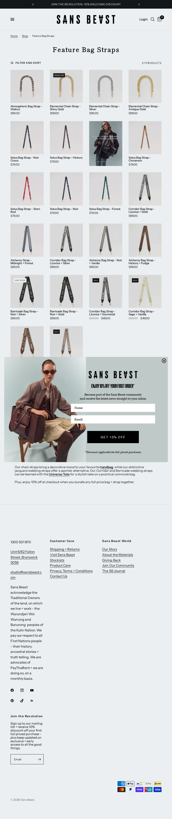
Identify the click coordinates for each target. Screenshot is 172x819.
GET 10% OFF (113, 437)
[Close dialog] (164, 361)
